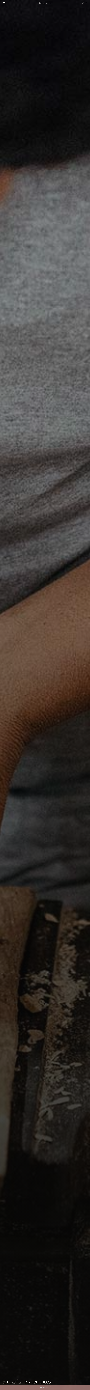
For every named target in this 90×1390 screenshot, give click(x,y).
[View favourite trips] (82, 3)
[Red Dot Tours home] (45, 3)
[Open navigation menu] (4, 2)
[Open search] (86, 3)
